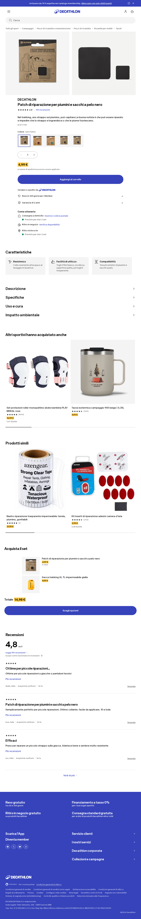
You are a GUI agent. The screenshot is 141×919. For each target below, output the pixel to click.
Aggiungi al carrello (70, 179)
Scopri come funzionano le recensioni (23, 656)
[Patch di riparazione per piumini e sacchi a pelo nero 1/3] (37, 63)
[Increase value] (34, 155)
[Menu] (9, 11)
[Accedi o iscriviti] (125, 11)
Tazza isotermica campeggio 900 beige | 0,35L (98, 407)
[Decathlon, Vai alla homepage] (67, 11)
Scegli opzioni (70, 610)
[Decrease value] (21, 155)
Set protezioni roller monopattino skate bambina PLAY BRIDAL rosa (37, 409)
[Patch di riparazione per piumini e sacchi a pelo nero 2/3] (104, 63)
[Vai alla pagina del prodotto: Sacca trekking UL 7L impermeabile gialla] (31, 584)
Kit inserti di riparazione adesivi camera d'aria (97, 516)
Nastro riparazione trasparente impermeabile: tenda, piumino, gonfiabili (36, 518)
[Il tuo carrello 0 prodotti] (132, 11)
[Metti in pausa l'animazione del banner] (129, 3)
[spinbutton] (27, 155)
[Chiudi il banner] (133, 3)
